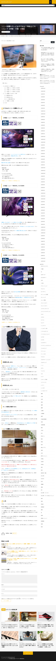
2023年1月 (43, 164)
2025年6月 (43, 99)
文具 (42, 453)
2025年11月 (43, 88)
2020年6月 (43, 244)
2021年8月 (43, 204)
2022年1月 (43, 190)
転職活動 (42, 521)
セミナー (42, 322)
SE (41, 271)
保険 (42, 402)
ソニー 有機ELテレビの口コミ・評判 (10, 93)
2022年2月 (43, 187)
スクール (42, 319)
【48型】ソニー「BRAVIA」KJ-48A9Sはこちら (10, 180)
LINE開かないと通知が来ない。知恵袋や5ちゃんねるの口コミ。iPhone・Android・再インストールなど (47, 70)
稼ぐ (42, 489)
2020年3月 (43, 252)
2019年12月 (43, 258)
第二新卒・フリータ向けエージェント (47, 495)
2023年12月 (43, 136)
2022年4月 (43, 181)
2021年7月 (43, 207)
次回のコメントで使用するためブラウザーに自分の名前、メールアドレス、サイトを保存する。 (17, 598)
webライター (43, 274)
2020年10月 (43, 232)
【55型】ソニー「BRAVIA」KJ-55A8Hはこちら (10, 250)
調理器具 (42, 506)
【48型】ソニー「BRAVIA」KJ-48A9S (12, 87)
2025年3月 (43, 105)
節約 (42, 498)
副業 (42, 416)
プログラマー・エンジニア (45, 359)
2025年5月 (43, 102)
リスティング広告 (44, 379)
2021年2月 (43, 221)
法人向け (42, 478)
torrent (45, 78)
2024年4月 (43, 125)
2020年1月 (43, 255)
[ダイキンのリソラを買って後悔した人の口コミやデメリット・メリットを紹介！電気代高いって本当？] (3, 560)
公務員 (42, 410)
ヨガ (42, 373)
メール (3, 589)
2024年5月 (43, 122)
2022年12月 (43, 167)
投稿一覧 (14, 533)
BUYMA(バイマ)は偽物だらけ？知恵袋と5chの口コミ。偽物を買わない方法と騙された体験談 (48, 65)
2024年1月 (43, 133)
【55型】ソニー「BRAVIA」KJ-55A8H (12, 89)
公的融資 (42, 413)
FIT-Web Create (12, 658)
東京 (42, 467)
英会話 (42, 504)
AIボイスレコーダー (44, 266)
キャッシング (43, 297)
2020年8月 (43, 238)
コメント (2, 573)
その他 (42, 283)
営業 (42, 421)
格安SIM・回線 (43, 472)
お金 (42, 280)
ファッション (43, 351)
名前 (2, 584)
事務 (42, 393)
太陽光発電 (43, 424)
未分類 (42, 461)
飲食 (42, 526)
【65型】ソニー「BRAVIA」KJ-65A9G (12, 91)
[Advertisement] (28, 15)
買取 (42, 509)
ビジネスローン (43, 342)
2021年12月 (43, 193)
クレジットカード (44, 302)
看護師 (42, 484)
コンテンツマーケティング (45, 311)
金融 (42, 523)
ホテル (42, 368)
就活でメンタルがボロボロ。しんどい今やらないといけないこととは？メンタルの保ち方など (47, 77)
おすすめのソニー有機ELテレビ (9, 86)
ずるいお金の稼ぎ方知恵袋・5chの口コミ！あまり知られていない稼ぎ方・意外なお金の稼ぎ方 (48, 48)
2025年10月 (43, 91)
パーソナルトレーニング (45, 334)
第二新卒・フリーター (45, 492)
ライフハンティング (11, 657)
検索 (41, 40)
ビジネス (42, 336)
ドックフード (43, 325)
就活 (42, 444)
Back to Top (28, 653)
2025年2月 (43, 108)
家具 (42, 438)
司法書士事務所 (43, 419)
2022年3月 (43, 184)
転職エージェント (44, 518)
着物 (42, 487)
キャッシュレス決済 (44, 294)
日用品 (42, 458)
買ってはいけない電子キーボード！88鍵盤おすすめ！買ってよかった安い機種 (9, 645)
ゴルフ (42, 314)
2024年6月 (43, 119)
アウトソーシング (44, 285)
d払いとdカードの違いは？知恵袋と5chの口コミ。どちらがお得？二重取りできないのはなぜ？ (48, 60)
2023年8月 (43, 147)
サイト (2, 593)
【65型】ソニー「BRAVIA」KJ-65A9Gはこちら (10, 322)
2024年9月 (43, 116)
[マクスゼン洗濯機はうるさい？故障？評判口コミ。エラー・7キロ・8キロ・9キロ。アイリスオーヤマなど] (3, 553)
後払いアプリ (43, 447)
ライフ (42, 376)
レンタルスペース (44, 390)
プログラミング (43, 362)
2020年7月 (43, 241)
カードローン (43, 291)
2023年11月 (43, 139)
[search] (54, 5)
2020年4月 (43, 249)
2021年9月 (43, 201)
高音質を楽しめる (9, 97)
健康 (42, 404)
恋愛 (42, 450)
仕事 (42, 399)
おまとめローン (43, 277)
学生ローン (43, 436)
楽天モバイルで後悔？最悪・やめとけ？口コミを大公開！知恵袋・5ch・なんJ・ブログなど (46, 626)
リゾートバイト (43, 382)
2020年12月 (43, 227)
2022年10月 (43, 173)
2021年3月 (43, 218)
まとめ (5, 102)
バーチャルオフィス (44, 331)
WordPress (22, 658)
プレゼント (43, 356)
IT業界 (42, 268)
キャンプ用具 (43, 300)
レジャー (42, 385)
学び (42, 433)
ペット (42, 365)
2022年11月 (43, 170)
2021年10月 (43, 198)
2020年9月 (43, 235)
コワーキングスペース (45, 308)
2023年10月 (43, 142)
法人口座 (42, 475)
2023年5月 (43, 156)
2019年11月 (43, 261)
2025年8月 (43, 96)
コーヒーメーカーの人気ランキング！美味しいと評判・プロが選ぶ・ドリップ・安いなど (27, 626)
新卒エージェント (44, 455)
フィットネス (43, 353)
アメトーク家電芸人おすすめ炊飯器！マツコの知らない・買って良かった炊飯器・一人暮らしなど (46, 645)
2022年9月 (43, 176)
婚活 (42, 427)
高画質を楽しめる (9, 95)
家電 (42, 441)
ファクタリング (43, 348)
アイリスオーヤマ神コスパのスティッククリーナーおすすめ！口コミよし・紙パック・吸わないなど (9, 626)
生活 (42, 481)
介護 (42, 396)
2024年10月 (43, 113)
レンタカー (43, 387)
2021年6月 (43, 210)
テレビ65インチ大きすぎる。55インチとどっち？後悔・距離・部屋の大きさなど (27, 645)
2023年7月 (43, 150)
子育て (42, 430)
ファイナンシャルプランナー (46, 345)
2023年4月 (43, 159)
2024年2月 (43, 130)
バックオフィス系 (44, 328)
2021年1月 (43, 224)
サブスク (42, 317)
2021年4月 (43, 215)
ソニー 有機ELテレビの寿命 (8, 100)
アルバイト (43, 288)
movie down (46, 83)
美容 (42, 501)
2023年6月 (43, 153)
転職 (42, 515)
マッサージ (43, 370)
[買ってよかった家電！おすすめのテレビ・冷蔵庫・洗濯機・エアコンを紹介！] (3, 545)
